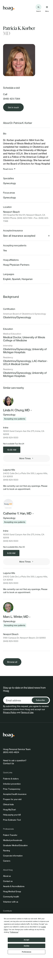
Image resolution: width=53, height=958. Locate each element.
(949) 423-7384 (11, 98)
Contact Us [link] (8, 763)
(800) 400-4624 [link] (11, 752)
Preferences (26, 952)
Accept (26, 940)
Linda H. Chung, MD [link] (16, 410)
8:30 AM (11, 553)
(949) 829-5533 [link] (10, 437)
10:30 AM (11, 449)
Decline (26, 946)
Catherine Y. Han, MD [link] (17, 513)
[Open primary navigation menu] (47, 7)
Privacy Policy (9, 712)
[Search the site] (38, 7)
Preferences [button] (14, 932)
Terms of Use (27, 712)
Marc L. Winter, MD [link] (15, 617)
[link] (8, 8)
